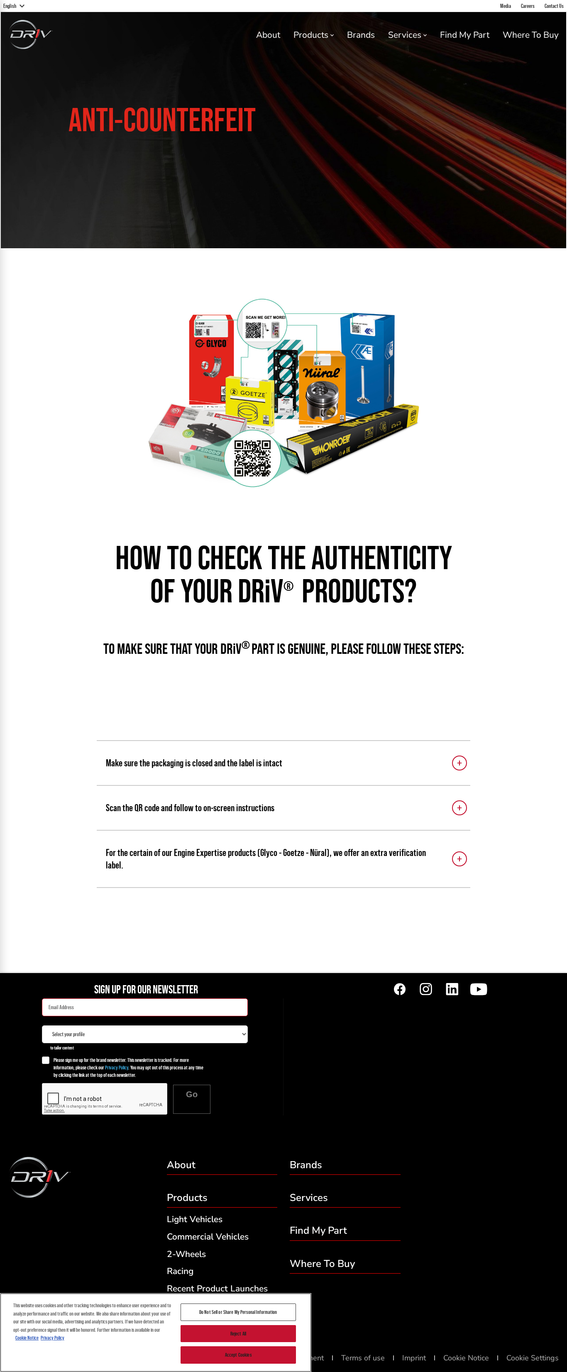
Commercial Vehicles (208, 1236)
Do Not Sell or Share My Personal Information (238, 1312)
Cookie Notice (27, 1338)
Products (310, 35)
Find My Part (464, 35)
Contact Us (554, 5)
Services (404, 35)
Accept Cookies (238, 1355)
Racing (180, 1271)
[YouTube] (478, 989)
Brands (361, 35)
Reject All (238, 1333)
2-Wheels (186, 1254)
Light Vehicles (194, 1219)
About (268, 35)
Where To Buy (531, 35)
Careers (528, 5)
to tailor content (62, 1048)
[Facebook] (399, 989)
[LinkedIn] (452, 989)
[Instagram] (426, 989)
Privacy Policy (116, 1067)
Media (505, 5)
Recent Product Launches (217, 1288)
